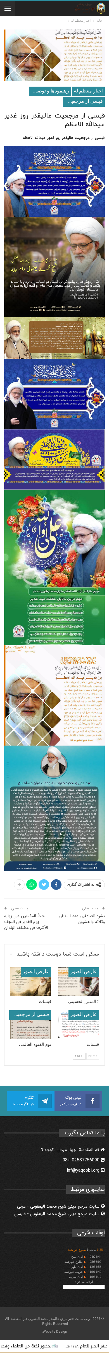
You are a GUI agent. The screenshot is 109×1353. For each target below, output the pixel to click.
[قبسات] (30, 981)
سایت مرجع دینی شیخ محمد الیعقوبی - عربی (59, 1206)
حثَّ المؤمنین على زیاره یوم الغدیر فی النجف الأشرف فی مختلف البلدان (26, 922)
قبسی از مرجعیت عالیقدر (83, 101)
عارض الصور (83, 972)
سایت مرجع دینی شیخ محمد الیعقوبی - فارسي (57, 1213)
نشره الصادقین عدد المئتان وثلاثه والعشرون (82, 919)
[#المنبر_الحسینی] (78, 981)
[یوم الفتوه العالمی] (30, 1024)
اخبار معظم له (88, 91)
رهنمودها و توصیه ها (49, 91)
